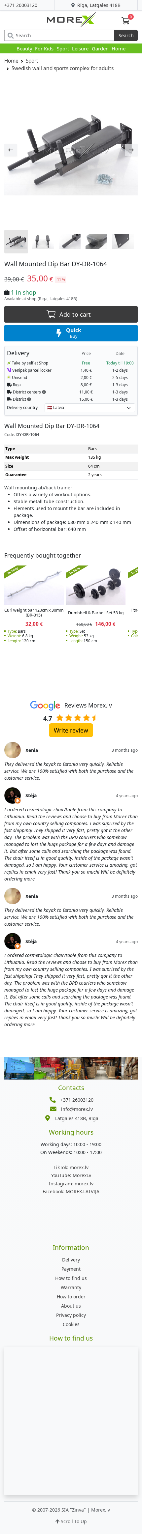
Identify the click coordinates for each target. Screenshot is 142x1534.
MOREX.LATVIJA (71, 1191)
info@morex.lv (77, 1109)
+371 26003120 (20, 5)
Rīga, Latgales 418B (98, 5)
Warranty (71, 1287)
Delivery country (22, 407)
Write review (71, 730)
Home (118, 48)
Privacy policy (71, 1315)
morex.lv (71, 1167)
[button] (44, 391)
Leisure (80, 48)
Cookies (71, 1324)
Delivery (71, 1260)
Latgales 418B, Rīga (76, 1118)
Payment (71, 1269)
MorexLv (71, 1175)
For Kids (44, 48)
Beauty (24, 48)
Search (126, 35)
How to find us (71, 1278)
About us (71, 1306)
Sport (63, 48)
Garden (100, 48)
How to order (71, 1296)
